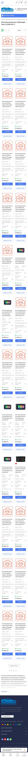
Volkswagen (19, 19)
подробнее (4, 691)
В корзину (7, 79)
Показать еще (13, 665)
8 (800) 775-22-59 (22, 9)
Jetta (24, 19)
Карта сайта (20, 721)
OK (24, 750)
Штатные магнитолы (10, 19)
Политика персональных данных (8, 721)
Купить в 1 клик (7, 83)
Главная (3, 19)
